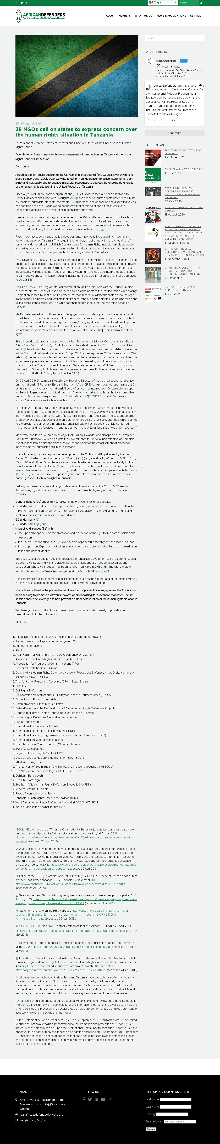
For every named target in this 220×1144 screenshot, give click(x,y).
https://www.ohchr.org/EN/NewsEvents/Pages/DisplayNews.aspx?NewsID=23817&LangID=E (71, 884)
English (158, 2)
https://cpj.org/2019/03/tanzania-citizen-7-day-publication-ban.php (71, 947)
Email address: (155, 1121)
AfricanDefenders (165, 85)
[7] (136, 427)
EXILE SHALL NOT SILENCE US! (184, 169)
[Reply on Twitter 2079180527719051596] (148, 120)
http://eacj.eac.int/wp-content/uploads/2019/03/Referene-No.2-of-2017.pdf (60, 970)
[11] (107, 571)
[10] (39, 524)
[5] (24, 349)
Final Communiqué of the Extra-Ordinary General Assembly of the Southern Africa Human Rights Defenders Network (184, 232)
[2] (102, 229)
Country (151, 1114)
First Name (152, 1099)
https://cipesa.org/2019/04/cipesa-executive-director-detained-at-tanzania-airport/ (65, 930)
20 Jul (203, 86)
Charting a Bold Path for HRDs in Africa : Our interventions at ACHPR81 (183, 271)
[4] (24, 307)
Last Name (152, 1106)
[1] (77, 198)
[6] (89, 396)
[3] (31, 279)
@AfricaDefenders (187, 86)
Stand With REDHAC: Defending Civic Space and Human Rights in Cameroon (184, 252)
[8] (17, 474)
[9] (37, 519)
